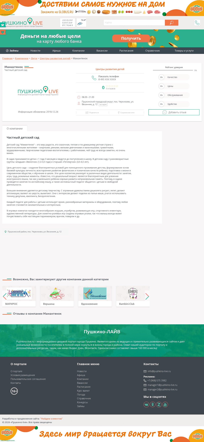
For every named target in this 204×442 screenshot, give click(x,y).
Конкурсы (82, 402)
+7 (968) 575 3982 (157, 380)
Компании (78, 50)
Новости (35, 50)
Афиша (56, 50)
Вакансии (102, 50)
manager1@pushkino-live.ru (162, 385)
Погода (81, 394)
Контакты (16, 383)
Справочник (152, 50)
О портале (16, 371)
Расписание (84, 386)
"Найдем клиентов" (51, 418)
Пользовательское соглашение (28, 379)
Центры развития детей (110, 69)
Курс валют (83, 390)
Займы (81, 406)
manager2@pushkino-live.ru (162, 389)
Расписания (126, 50)
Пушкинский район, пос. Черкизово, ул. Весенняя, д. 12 (35, 231)
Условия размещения (23, 375)
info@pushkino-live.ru (159, 371)
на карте (103, 104)
